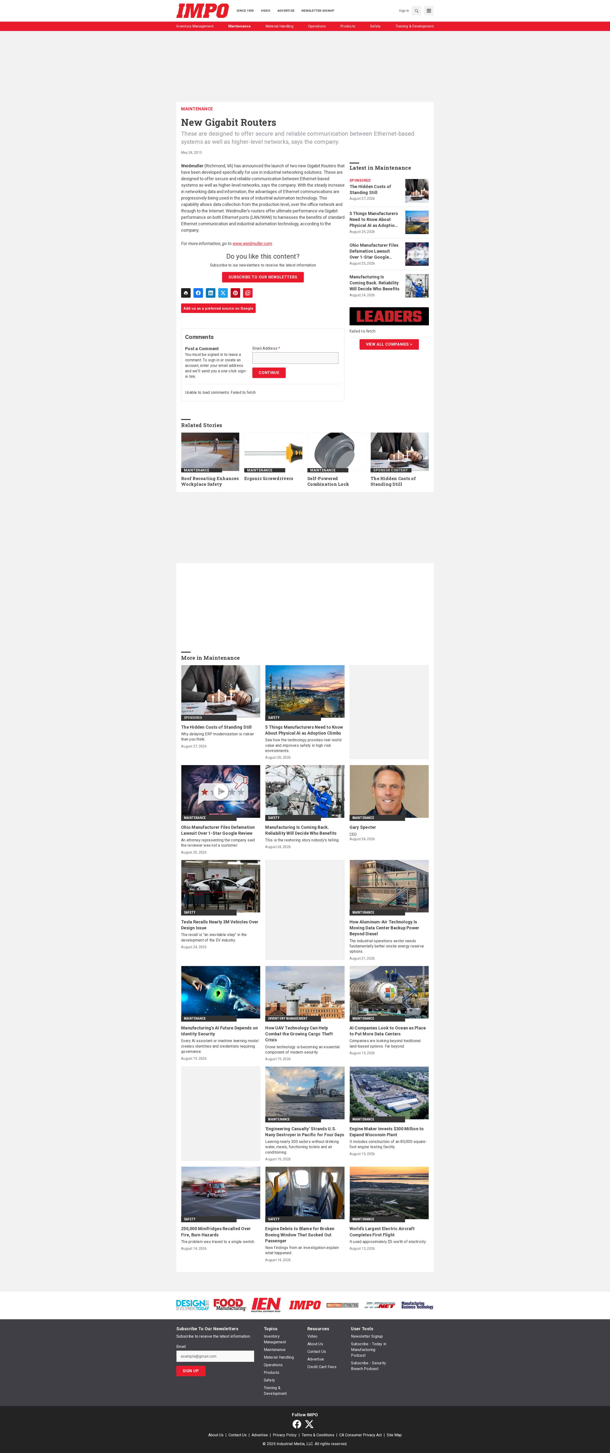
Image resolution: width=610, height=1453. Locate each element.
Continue (269, 372)
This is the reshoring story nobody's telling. (302, 840)
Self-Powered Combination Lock (328, 481)
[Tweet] (223, 293)
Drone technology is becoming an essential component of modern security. (302, 1049)
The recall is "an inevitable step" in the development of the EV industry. (214, 937)
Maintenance (197, 108)
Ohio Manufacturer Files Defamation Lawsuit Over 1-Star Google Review (374, 251)
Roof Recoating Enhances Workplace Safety (210, 481)
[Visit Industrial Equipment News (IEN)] (266, 1304)
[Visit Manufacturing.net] (380, 1305)
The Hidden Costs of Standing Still (370, 189)
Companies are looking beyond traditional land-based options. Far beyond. (385, 1043)
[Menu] (429, 10)
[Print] (186, 293)
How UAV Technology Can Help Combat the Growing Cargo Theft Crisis (299, 1033)
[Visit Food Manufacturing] (230, 1304)
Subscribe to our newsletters (263, 277)
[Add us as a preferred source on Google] (248, 293)
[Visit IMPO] (305, 1304)
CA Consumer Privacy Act (360, 1435)
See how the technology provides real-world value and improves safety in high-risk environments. (303, 745)
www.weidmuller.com (252, 243)
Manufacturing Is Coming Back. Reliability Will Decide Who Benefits (375, 282)
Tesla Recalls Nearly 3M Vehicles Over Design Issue (219, 924)
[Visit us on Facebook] (297, 1424)
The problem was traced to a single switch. (218, 1241)
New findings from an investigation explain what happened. (302, 1250)
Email (181, 1347)
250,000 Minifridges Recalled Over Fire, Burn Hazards (216, 1231)
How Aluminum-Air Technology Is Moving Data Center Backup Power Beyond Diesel (384, 927)
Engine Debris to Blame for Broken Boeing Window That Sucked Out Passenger (299, 1234)
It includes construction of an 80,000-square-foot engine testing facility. (388, 1144)
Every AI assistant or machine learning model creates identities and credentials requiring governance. (220, 1046)
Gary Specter (363, 827)
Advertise (260, 1435)
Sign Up (191, 1371)
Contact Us (238, 1435)
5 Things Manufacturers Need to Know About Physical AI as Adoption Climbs (374, 220)
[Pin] (235, 293)
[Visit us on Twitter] (309, 1424)
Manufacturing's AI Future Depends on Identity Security (219, 1030)
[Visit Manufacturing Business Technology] (417, 1304)
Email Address (266, 348)
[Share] (198, 293)
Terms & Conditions (318, 1435)
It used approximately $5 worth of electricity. (388, 1241)
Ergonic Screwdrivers (268, 478)
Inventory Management (288, 1018)
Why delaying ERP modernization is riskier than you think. (217, 737)
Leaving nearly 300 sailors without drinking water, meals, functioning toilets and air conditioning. (302, 1147)
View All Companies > (389, 344)
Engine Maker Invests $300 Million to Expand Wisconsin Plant (387, 1131)
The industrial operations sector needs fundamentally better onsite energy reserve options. (387, 946)
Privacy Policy (285, 1435)
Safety (274, 718)
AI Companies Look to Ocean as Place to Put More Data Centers (388, 1030)
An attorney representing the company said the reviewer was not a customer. (218, 843)
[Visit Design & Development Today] (192, 1304)
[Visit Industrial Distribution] (342, 1305)
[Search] (416, 10)
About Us (216, 1435)
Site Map (394, 1435)
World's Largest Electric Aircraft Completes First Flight (382, 1231)
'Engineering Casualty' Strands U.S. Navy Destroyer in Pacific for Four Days (304, 1131)
